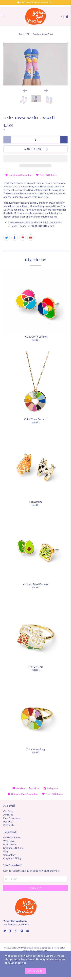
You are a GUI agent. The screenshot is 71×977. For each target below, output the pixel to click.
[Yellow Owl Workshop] (35, 16)
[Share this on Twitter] (6, 237)
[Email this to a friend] (30, 237)
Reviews (7, 821)
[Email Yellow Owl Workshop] (27, 931)
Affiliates (8, 814)
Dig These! (36, 260)
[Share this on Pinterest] (22, 237)
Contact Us (9, 854)
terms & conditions (42, 948)
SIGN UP (35, 888)
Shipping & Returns (13, 847)
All (28, 34)
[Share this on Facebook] (14, 237)
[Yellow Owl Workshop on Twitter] (4, 931)
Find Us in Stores (12, 837)
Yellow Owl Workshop (22, 948)
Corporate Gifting (12, 858)
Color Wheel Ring (35, 749)
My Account (9, 844)
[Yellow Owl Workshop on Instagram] (21, 931)
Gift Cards (8, 825)
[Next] (45, 90)
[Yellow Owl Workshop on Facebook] (10, 931)
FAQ (5, 851)
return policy (60, 948)
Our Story (8, 811)
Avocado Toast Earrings (35, 584)
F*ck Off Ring (35, 666)
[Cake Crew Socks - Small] (35, 64)
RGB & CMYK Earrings (36, 336)
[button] (35, 158)
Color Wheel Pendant (35, 419)
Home (20, 34)
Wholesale (9, 841)
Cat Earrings (35, 501)
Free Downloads (11, 818)
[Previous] (25, 90)
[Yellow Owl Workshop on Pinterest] (16, 931)
